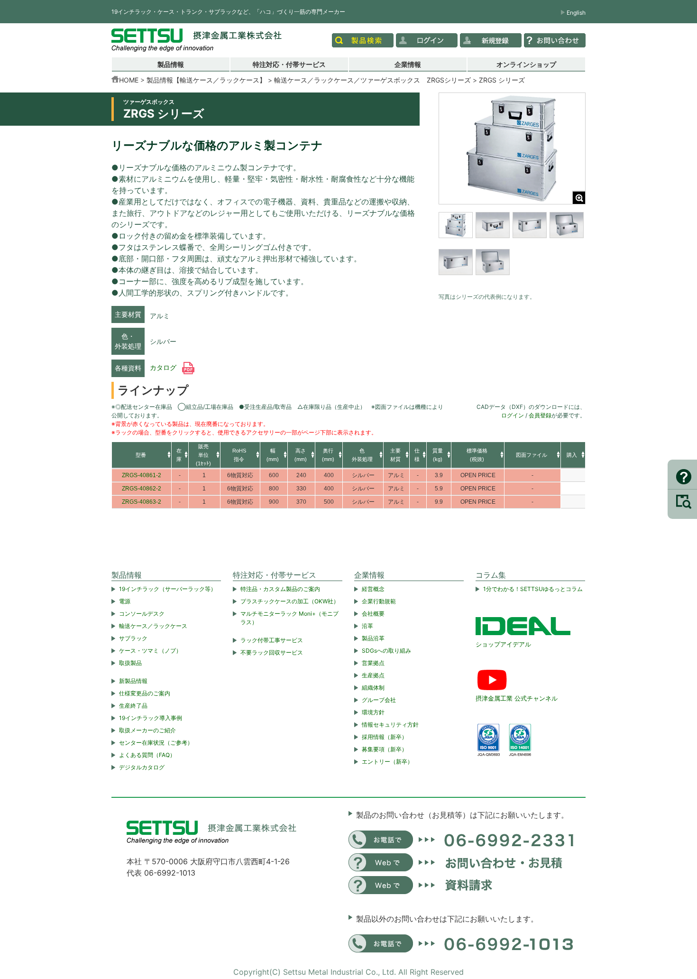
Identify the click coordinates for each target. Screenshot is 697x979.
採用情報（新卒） (384, 736)
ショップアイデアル (503, 644)
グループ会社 (379, 699)
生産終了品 (133, 705)
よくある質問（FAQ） (147, 754)
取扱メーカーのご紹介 (147, 730)
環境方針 (373, 712)
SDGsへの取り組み (386, 650)
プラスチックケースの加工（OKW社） (289, 601)
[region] (512, 250)
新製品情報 (133, 680)
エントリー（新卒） (387, 761)
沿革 (367, 625)
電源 (124, 601)
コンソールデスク (142, 613)
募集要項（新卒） (384, 749)
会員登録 (540, 415)
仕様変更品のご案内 (144, 693)
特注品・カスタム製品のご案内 (280, 588)
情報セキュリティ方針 (390, 724)
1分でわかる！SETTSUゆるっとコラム (533, 588)
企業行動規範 (379, 601)
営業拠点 (373, 662)
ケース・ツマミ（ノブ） (150, 650)
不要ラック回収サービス (271, 652)
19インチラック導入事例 (150, 717)
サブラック (133, 638)
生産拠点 (373, 675)
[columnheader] (141, 455)
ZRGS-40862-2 (141, 488)
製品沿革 (373, 638)
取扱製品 (130, 662)
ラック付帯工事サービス (271, 640)
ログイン (512, 415)
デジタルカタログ (142, 767)
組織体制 (373, 687)
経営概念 (373, 588)
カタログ (164, 367)
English (576, 12)
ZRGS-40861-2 (141, 475)
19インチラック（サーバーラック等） (167, 588)
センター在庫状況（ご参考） (156, 742)
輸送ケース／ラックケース (153, 625)
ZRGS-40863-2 (141, 502)
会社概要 (373, 613)
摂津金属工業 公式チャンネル (517, 698)
